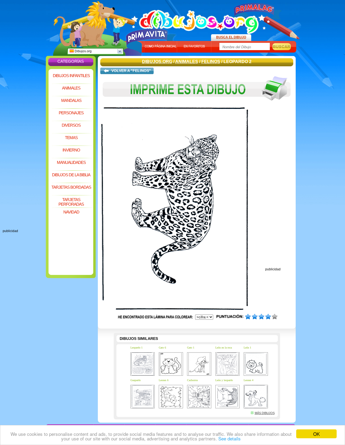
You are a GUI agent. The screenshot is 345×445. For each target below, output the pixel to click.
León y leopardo (224, 380)
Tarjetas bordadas (71, 187)
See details (229, 438)
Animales (71, 88)
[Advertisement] (24, 148)
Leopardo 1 (136, 347)
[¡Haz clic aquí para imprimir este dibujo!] (196, 104)
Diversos (71, 125)
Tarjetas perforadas (71, 201)
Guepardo (135, 380)
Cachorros (192, 380)
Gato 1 (190, 347)
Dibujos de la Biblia (71, 175)
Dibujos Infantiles (71, 75)
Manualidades (71, 162)
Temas (71, 137)
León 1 (247, 347)
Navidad (71, 212)
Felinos (210, 61)
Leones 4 (248, 380)
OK (316, 433)
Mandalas (71, 100)
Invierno (71, 150)
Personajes (71, 113)
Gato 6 (162, 347)
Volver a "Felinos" (131, 70)
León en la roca (223, 347)
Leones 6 (163, 380)
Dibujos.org (83, 51)
